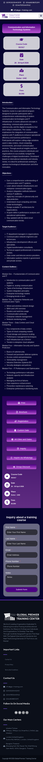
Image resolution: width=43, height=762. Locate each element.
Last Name (10, 539)
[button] (41, 16)
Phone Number (12, 561)
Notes (8, 573)
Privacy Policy (9, 664)
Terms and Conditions (11, 670)
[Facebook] (16, 712)
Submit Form (21, 589)
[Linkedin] (19, 712)
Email (8, 550)
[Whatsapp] (23, 712)
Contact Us (8, 659)
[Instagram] (27, 712)
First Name (10, 527)
